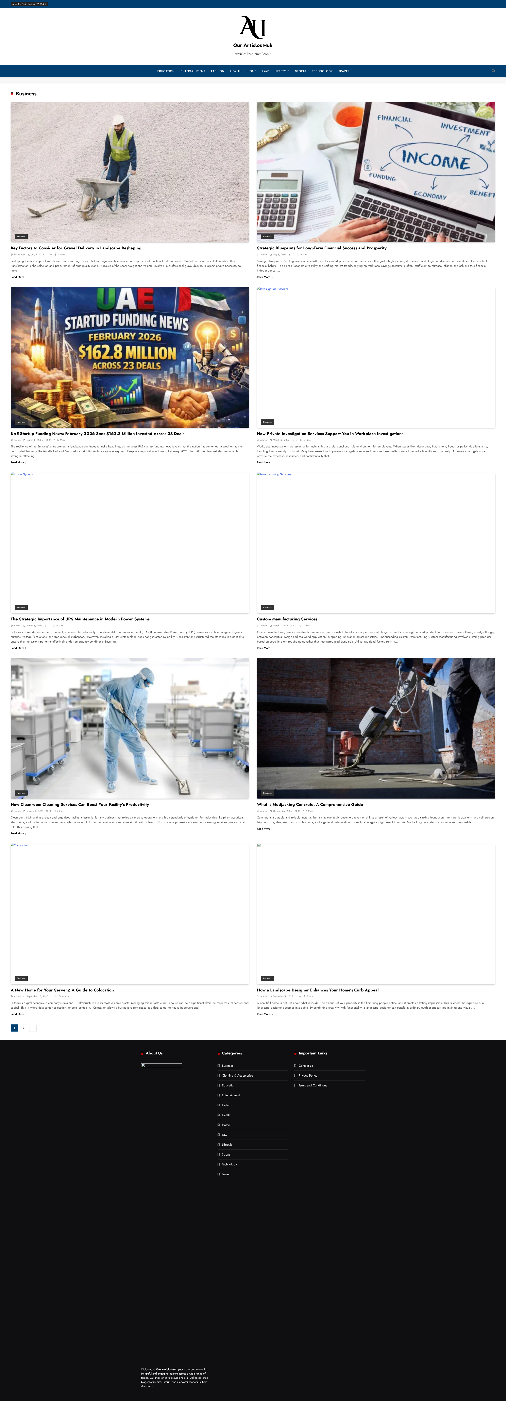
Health (236, 71)
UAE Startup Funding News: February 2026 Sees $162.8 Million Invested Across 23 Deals (97, 434)
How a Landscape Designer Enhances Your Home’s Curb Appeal (318, 990)
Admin (263, 254)
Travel (344, 71)
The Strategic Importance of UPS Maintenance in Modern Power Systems (80, 619)
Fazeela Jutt (19, 254)
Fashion (217, 71)
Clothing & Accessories (237, 1075)
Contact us (306, 1065)
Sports (300, 71)
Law (265, 71)
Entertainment (193, 71)
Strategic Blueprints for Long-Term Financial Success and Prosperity (322, 248)
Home (251, 71)
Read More (17, 277)
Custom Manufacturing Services (287, 619)
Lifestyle (282, 71)
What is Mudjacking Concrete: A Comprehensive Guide (310, 804)
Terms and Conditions (313, 1085)
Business (144, 71)
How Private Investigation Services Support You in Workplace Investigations (330, 434)
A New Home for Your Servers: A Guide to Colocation (62, 990)
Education (166, 71)
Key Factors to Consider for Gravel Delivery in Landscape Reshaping (76, 248)
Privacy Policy (308, 1075)
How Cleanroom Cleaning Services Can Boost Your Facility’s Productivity (80, 804)
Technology (322, 71)
